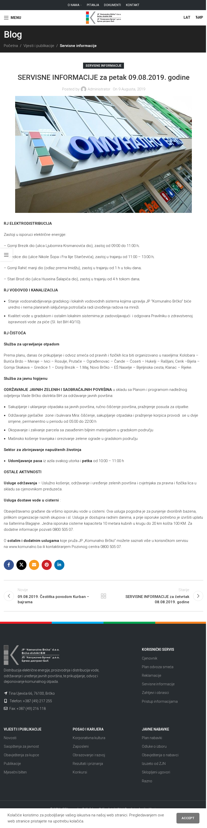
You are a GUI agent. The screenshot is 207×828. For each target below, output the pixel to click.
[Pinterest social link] (47, 565)
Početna (11, 45)
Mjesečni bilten (15, 772)
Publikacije (12, 764)
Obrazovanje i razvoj (89, 755)
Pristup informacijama (160, 701)
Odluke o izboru (154, 746)
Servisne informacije (78, 45)
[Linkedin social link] (59, 565)
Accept (188, 818)
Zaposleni (81, 746)
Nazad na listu (103, 596)
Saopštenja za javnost (21, 746)
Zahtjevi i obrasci (155, 693)
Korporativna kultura (89, 738)
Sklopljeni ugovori (156, 772)
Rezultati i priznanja (88, 764)
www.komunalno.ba (25, 546)
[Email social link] (34, 565)
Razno (147, 781)
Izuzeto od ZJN (154, 764)
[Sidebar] (6, 254)
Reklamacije (151, 675)
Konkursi (80, 772)
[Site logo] (103, 17)
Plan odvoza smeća (157, 667)
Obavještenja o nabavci (160, 755)
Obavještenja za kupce (21, 755)
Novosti (10, 738)
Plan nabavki (152, 738)
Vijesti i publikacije (38, 45)
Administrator (99, 89)
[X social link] (21, 565)
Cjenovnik (149, 658)
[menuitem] (187, 17)
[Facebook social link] (9, 565)
